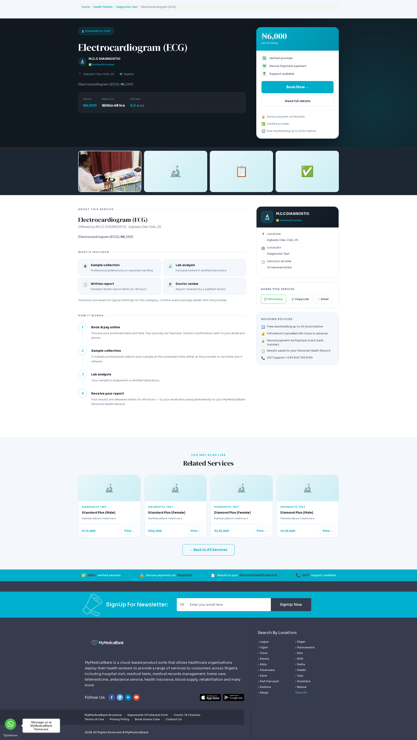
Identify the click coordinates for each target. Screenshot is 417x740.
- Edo (299, 653)
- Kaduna (264, 687)
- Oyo (299, 675)
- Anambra (302, 681)
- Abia (262, 664)
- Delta (300, 664)
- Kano (262, 675)
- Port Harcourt (268, 681)
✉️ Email (323, 299)
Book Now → (297, 87)
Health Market (103, 7)
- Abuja (263, 692)
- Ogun (263, 647)
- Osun (263, 653)
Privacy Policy (119, 719)
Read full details (297, 101)
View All (301, 692)
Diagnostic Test (127, 7)
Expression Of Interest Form (147, 715)
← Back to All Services (208, 550)
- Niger (300, 642)
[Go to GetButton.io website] (10, 735)
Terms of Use (94, 719)
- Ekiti (299, 658)
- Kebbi (300, 670)
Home (85, 7)
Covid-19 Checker (187, 715)
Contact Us (173, 719)
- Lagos (263, 642)
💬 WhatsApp (273, 299)
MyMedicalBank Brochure (103, 715)
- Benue (300, 687)
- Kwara (263, 658)
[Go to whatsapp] (10, 724)
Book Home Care (147, 719)
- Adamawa (266, 670)
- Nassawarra (305, 647)
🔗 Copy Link (300, 299)
